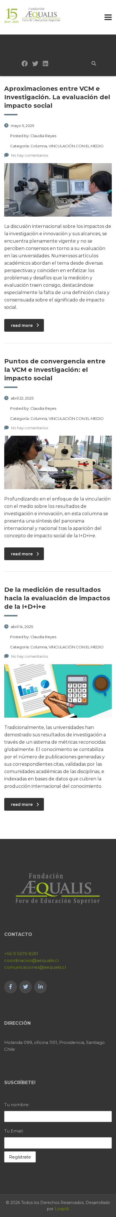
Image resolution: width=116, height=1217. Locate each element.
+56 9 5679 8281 (21, 953)
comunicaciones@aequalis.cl (35, 967)
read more (22, 325)
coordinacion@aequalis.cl (31, 960)
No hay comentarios (29, 155)
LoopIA (62, 1208)
